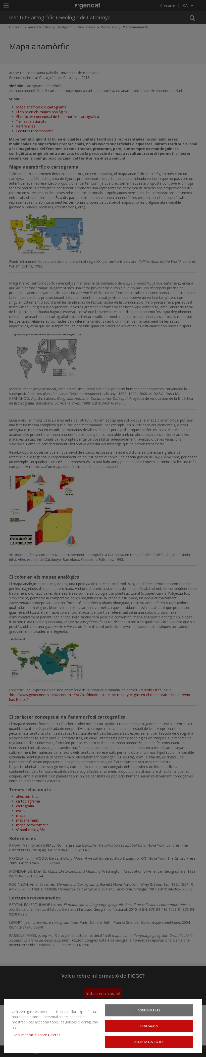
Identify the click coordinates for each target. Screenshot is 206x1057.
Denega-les (149, 1026)
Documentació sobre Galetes (38, 1034)
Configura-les (149, 1010)
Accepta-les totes (149, 1042)
